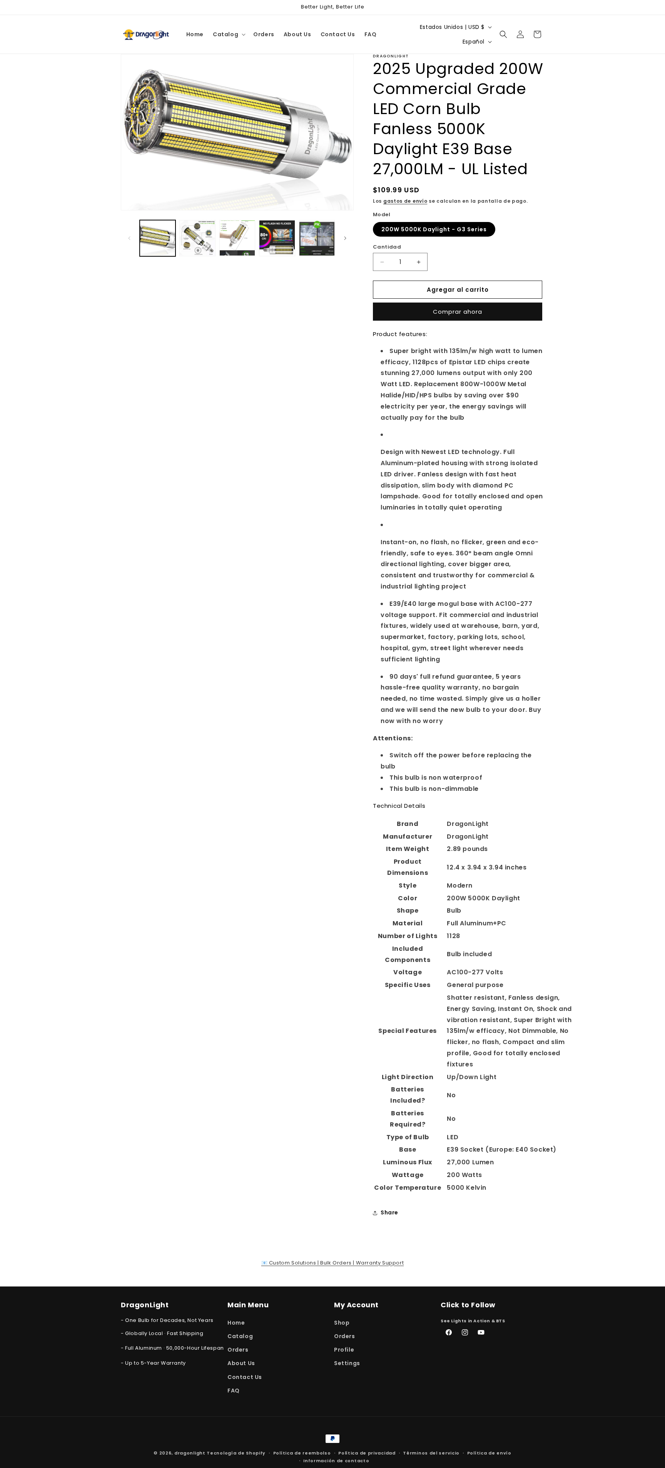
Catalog (240, 1336)
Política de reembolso (302, 1453)
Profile (344, 1349)
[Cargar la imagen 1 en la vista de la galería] (157, 238)
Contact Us (244, 1377)
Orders (238, 1349)
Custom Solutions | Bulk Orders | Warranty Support (332, 1262)
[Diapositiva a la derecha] (345, 238)
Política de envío (489, 1453)
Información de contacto (336, 1461)
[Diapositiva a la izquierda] (129, 238)
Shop (341, 1322)
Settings (347, 1363)
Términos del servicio (431, 1453)
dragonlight (190, 1453)
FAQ (233, 1390)
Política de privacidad (366, 1453)
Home (236, 1322)
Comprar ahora (457, 312)
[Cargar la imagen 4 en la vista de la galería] (277, 238)
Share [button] (389, 1212)
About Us (241, 1363)
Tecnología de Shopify (236, 1453)
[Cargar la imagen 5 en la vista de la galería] (317, 238)
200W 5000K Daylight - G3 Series (434, 229)
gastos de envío (405, 201)
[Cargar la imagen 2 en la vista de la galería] (197, 238)
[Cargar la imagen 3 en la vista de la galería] (237, 238)
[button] (228, 34)
